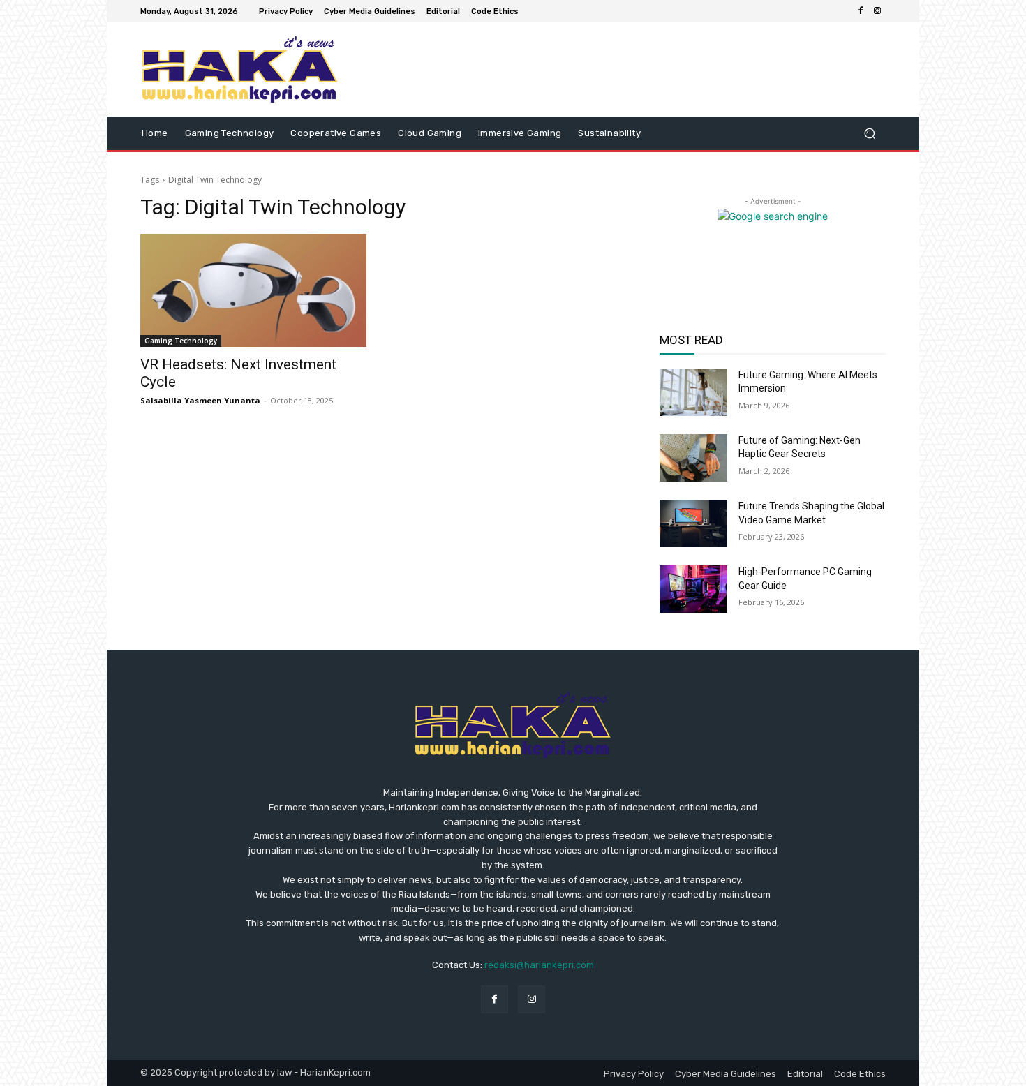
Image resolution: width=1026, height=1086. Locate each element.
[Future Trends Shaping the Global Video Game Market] (693, 523)
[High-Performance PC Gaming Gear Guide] (693, 589)
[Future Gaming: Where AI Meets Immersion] (693, 392)
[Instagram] (877, 11)
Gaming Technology (180, 340)
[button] (869, 133)
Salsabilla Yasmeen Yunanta (200, 400)
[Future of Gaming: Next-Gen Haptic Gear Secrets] (693, 458)
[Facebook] (860, 11)
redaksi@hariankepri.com (539, 965)
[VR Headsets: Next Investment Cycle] (253, 290)
